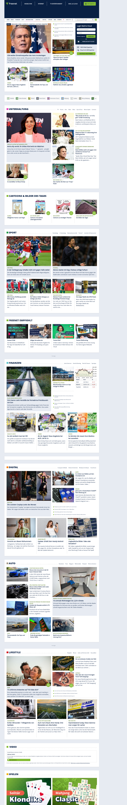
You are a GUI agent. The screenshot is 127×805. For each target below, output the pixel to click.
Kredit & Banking (77, 363)
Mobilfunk (28, 4)
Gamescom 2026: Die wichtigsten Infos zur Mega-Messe (64, 509)
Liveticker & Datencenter (90, 232)
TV (58, 109)
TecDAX (78, 387)
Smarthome (93, 467)
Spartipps (94, 363)
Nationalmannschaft (72, 232)
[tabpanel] (29, 43)
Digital (13, 467)
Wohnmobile (78, 563)
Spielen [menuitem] (50, 19)
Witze (73, 109)
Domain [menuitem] (59, 19)
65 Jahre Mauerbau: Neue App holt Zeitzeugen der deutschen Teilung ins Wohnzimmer (70, 514)
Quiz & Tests (80, 109)
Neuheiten (61, 563)
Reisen (74, 652)
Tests (66, 563)
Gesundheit (93, 652)
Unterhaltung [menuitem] (29, 19)
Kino (66, 109)
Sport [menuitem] (12, 19)
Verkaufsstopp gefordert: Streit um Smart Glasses (63, 511)
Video (69, 109)
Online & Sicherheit (73, 467)
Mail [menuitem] (55, 19)
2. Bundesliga (63, 232)
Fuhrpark (84, 563)
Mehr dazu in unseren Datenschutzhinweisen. (80, 763)
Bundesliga (55, 232)
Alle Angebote (90, 4)
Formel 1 (81, 232)
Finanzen (15, 362)
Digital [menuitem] (44, 19)
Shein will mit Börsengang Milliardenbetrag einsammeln (62, 407)
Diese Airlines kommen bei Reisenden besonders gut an (64, 696)
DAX (77, 382)
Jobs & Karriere (68, 363)
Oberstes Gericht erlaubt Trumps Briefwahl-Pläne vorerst (63, 24)
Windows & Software (84, 467)
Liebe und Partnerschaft (83, 652)
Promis (61, 109)
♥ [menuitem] (63, 19)
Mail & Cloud (73, 4)
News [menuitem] (8, 19)
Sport (13, 232)
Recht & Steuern (86, 363)
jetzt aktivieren (13, 760)
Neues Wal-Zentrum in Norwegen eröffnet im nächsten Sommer (65, 693)
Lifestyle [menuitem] (38, 19)
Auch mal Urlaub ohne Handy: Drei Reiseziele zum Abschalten (65, 690)
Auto (12, 563)
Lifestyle (15, 652)
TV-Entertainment (56, 4)
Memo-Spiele (87, 109)
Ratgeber (69, 652)
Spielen (13, 774)
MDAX (78, 384)
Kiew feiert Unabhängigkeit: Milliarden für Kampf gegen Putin (63, 35)
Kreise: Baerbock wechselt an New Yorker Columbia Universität (63, 28)
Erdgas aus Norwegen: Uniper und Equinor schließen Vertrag (64, 404)
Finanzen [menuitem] (17, 19)
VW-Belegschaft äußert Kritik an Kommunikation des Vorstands (63, 396)
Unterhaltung (18, 109)
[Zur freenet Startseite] (11, 3)
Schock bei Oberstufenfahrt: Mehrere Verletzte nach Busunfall (63, 32)
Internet (41, 4)
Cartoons (94, 109)
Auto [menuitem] (23, 19)
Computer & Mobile (62, 467)
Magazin (71, 563)
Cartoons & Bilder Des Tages (27, 195)
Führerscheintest (92, 563)
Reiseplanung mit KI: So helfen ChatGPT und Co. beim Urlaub (65, 506)
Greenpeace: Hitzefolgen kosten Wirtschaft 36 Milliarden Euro (62, 400)
